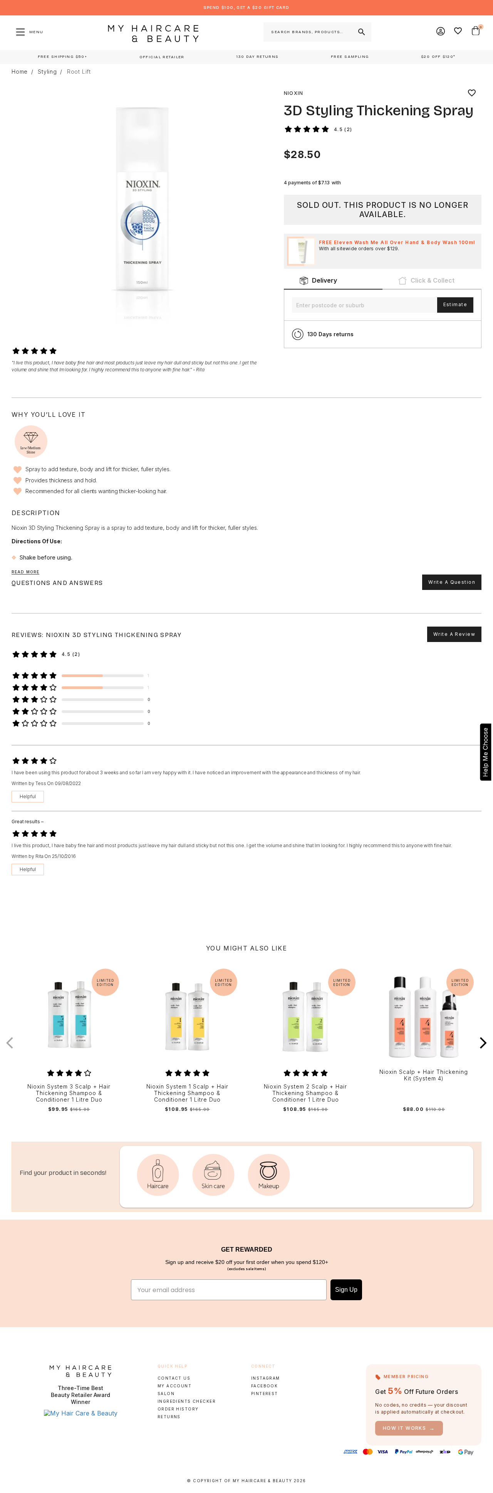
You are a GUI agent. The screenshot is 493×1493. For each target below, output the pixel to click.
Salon (166, 1393)
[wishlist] (471, 93)
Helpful (28, 796)
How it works (409, 1428)
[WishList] (458, 32)
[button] (483, 1042)
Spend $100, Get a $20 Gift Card (246, 7)
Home (20, 72)
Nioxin (294, 93)
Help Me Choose (485, 752)
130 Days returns (330, 334)
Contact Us (174, 1378)
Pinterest (264, 1393)
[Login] (441, 32)
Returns (169, 1416)
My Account (174, 1385)
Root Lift (79, 72)
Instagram (265, 1378)
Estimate (455, 304)
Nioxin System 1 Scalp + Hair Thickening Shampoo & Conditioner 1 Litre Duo (187, 1093)
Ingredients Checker (187, 1401)
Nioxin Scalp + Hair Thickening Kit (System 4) (423, 1075)
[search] (360, 32)
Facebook (264, 1385)
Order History (178, 1409)
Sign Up (346, 1289)
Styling (47, 72)
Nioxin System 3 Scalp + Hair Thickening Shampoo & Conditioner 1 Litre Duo (69, 1093)
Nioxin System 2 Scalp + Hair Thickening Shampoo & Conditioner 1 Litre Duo (305, 1093)
